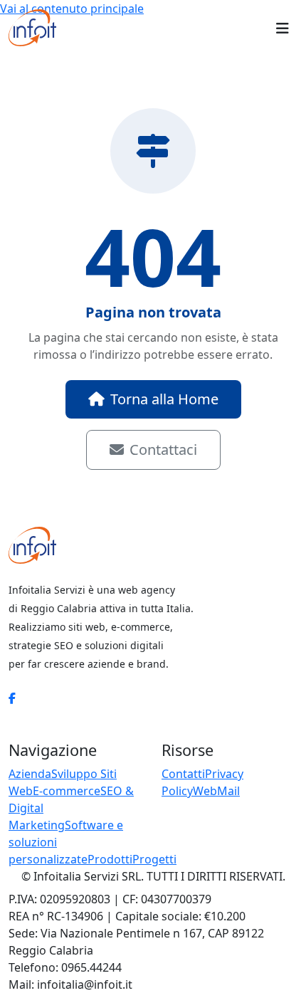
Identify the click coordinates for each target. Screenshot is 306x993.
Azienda (30, 774)
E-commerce (66, 791)
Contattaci (163, 449)
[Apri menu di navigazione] (282, 28)
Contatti (183, 774)
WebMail (216, 791)
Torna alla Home (164, 399)
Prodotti (110, 859)
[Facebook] (12, 698)
